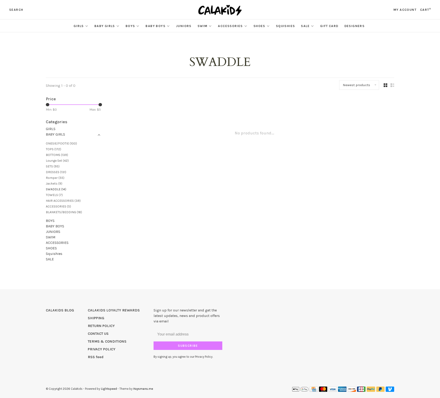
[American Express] (342, 390)
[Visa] (332, 390)
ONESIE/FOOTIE (61, 143)
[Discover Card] (352, 390)
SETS (53, 166)
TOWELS (54, 195)
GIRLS (79, 26)
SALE (305, 26)
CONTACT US (98, 333)
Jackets (54, 183)
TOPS (53, 149)
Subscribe (188, 346)
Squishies (285, 26)
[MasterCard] (323, 390)
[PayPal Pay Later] (380, 390)
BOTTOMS (57, 155)
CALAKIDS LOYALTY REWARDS (114, 310)
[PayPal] (371, 390)
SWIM (203, 26)
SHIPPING (96, 318)
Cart (425, 10)
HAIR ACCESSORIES (63, 201)
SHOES (259, 26)
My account (404, 10)
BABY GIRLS (104, 26)
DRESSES (56, 172)
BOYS (130, 26)
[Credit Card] (314, 390)
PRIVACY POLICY (102, 349)
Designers (354, 26)
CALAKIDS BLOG (60, 310)
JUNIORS (184, 26)
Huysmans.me (143, 388)
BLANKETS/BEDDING (64, 212)
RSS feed (96, 357)
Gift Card (329, 26)
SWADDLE (56, 189)
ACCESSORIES (230, 26)
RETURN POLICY (101, 326)
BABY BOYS (155, 26)
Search (16, 10)
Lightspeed (109, 388)
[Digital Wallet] (300, 390)
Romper (55, 178)
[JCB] (361, 390)
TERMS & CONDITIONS (107, 341)
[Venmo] (390, 390)
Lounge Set (57, 161)
